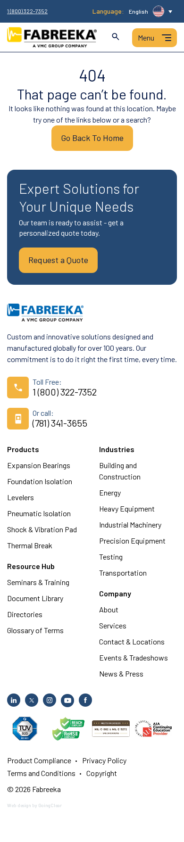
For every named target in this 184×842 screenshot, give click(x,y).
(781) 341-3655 (60, 423)
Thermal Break (29, 545)
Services (112, 625)
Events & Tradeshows (133, 657)
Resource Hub (31, 565)
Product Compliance (39, 760)
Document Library (35, 598)
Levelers (20, 497)
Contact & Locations (132, 641)
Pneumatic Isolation (39, 513)
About (108, 609)
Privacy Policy (104, 760)
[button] (150, 11)
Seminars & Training (38, 582)
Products (23, 449)
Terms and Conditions (41, 772)
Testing (111, 556)
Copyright (101, 772)
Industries (116, 449)
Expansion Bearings (38, 465)
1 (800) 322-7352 (27, 11)
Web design (19, 805)
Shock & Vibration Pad (42, 529)
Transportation (123, 572)
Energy (110, 492)
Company (115, 593)
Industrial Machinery (130, 524)
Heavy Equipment (127, 508)
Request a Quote (58, 260)
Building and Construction (120, 471)
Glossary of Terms (35, 630)
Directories (24, 614)
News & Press (121, 673)
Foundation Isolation (39, 481)
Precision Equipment (132, 540)
